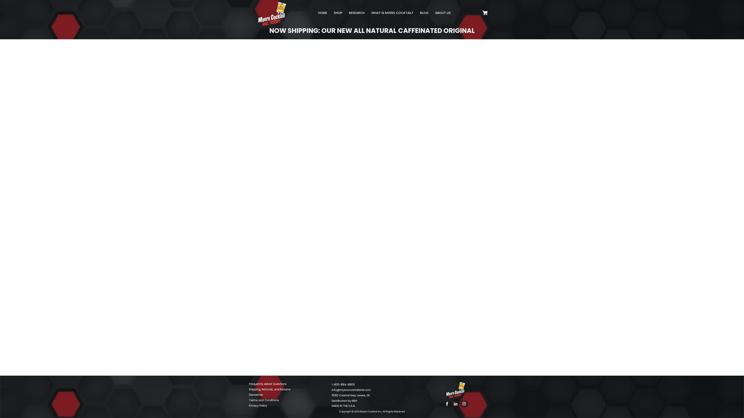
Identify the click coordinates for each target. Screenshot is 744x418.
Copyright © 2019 (361, 411)
